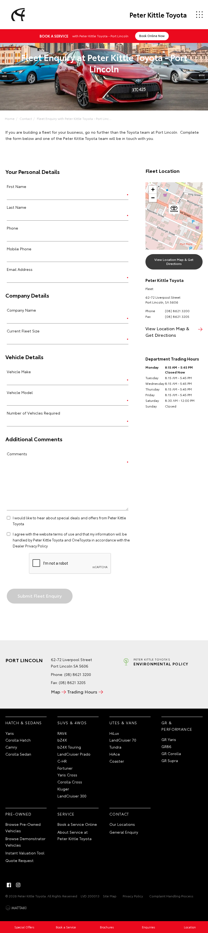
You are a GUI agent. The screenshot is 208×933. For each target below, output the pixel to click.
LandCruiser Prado (73, 754)
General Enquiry (123, 832)
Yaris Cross (67, 774)
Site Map (109, 896)
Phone (12, 228)
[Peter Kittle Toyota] (17, 14)
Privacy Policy (133, 896)
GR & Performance (176, 726)
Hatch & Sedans (23, 722)
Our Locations (122, 824)
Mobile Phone (19, 248)
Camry (11, 747)
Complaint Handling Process (171, 896)
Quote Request (19, 860)
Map (55, 691)
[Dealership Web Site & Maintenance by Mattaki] (16, 908)
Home (10, 118)
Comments (17, 453)
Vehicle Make (19, 371)
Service (66, 814)
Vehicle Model (20, 392)
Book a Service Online (77, 824)
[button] (174, 210)
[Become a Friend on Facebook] (9, 885)
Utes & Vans (123, 722)
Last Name (16, 207)
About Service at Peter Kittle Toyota (74, 835)
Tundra (115, 747)
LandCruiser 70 (122, 740)
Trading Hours (82, 691)
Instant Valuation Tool (24, 852)
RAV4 (62, 733)
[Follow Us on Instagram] (18, 885)
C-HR (62, 761)
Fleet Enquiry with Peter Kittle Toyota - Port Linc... (74, 118)
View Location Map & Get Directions (173, 261)
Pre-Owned (18, 814)
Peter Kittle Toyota (158, 14)
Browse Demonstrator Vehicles (25, 842)
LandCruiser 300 (71, 796)
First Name (16, 186)
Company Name (21, 310)
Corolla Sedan (18, 754)
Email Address (19, 269)
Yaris (9, 733)
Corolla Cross (69, 781)
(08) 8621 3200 (177, 310)
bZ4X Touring (69, 747)
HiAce (114, 754)
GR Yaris (168, 739)
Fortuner (65, 768)
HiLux (114, 733)
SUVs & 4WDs (72, 722)
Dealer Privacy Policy (30, 545)
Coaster (116, 761)
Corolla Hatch (18, 740)
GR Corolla (171, 753)
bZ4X (62, 740)
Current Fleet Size (23, 331)
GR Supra (169, 760)
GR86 (166, 746)
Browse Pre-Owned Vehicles (23, 827)
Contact (26, 118)
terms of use (63, 533)
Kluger (63, 788)
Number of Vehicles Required (33, 413)
